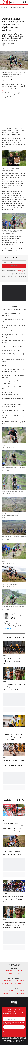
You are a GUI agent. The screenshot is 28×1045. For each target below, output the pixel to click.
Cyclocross (5, 91)
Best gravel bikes (21, 980)
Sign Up (14, 1027)
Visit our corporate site (19, 1038)
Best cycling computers (20, 983)
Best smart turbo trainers (7, 983)
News (3, 15)
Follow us (15, 80)
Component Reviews (7, 993)
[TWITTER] (12, 618)
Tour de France (8, 970)
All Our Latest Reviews (7, 990)
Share (6, 80)
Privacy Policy (19, 1032)
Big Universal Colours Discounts (18, 7)
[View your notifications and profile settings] (10, 2)
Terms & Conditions (13, 1034)
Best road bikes (7, 980)
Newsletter (22, 80)
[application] (14, 292)
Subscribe (18, 2)
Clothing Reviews (20, 993)
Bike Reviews (21, 990)
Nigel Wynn (11, 43)
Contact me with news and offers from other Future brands (14, 1023)
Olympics (20, 973)
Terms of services (20, 270)
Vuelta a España (8, 973)
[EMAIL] (15, 618)
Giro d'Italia (19, 970)
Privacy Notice (21, 271)
